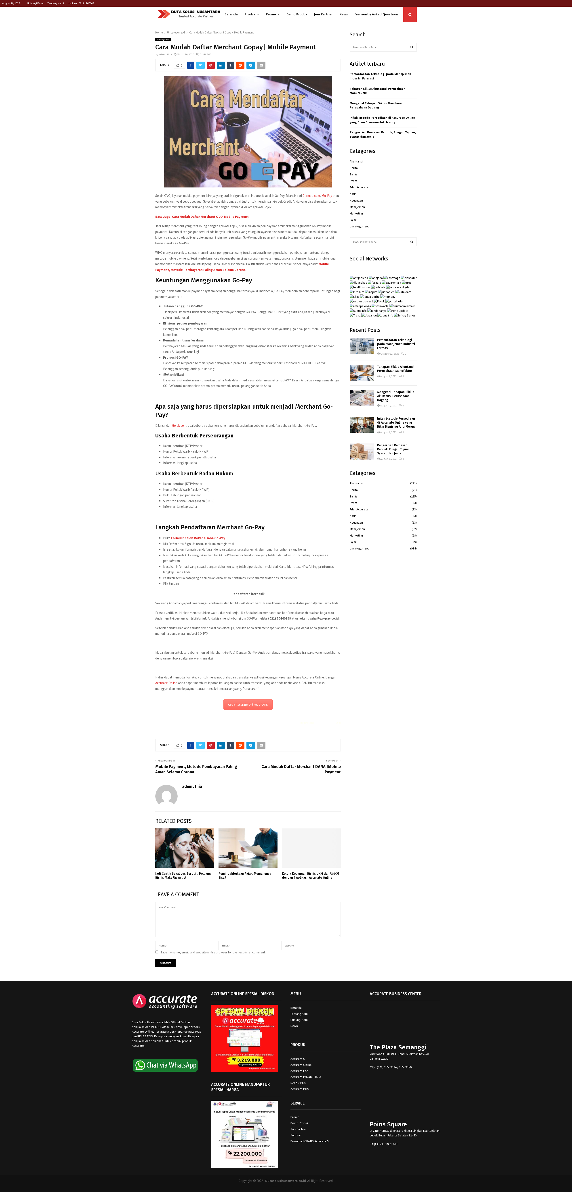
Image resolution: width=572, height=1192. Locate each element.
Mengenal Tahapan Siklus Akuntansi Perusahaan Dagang (376, 105)
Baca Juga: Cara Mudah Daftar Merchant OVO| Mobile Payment (202, 216)
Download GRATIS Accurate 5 (309, 1141)
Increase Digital (297, 1186)
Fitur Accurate (359, 187)
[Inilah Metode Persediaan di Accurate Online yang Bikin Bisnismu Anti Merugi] (362, 425)
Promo (271, 14)
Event (353, 181)
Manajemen (357, 207)
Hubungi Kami (35, 3)
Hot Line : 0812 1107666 (81, 3)
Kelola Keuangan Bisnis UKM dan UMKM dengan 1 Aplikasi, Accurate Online (310, 876)
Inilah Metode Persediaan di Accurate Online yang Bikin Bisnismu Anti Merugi (382, 120)
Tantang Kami (55, 3)
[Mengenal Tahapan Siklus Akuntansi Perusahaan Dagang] (362, 398)
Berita (354, 168)
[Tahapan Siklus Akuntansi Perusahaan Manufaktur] (362, 373)
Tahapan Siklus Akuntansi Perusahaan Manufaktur (395, 369)
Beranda (231, 14)
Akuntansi (356, 161)
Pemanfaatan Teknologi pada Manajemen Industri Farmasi (396, 344)
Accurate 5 (297, 1059)
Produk (249, 14)
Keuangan (356, 200)
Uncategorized (163, 39)
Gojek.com (179, 425)
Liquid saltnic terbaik (325, 722)
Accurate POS (299, 1089)
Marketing (356, 213)
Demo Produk (296, 14)
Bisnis (354, 174)
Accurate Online (166, 683)
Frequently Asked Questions (377, 14)
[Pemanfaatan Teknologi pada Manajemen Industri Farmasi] (362, 346)
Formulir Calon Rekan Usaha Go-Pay (198, 538)
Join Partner (323, 14)
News (343, 14)
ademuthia (165, 54)
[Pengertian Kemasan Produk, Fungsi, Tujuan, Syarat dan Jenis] (362, 451)
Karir (353, 194)
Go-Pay (327, 195)
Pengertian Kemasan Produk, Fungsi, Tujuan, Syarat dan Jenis (393, 449)
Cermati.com (311, 195)
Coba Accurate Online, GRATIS (248, 705)
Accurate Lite (299, 1071)
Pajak (353, 220)
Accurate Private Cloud (305, 1077)
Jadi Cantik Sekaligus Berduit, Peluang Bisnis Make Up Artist (183, 876)
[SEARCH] (412, 47)
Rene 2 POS (298, 1083)
